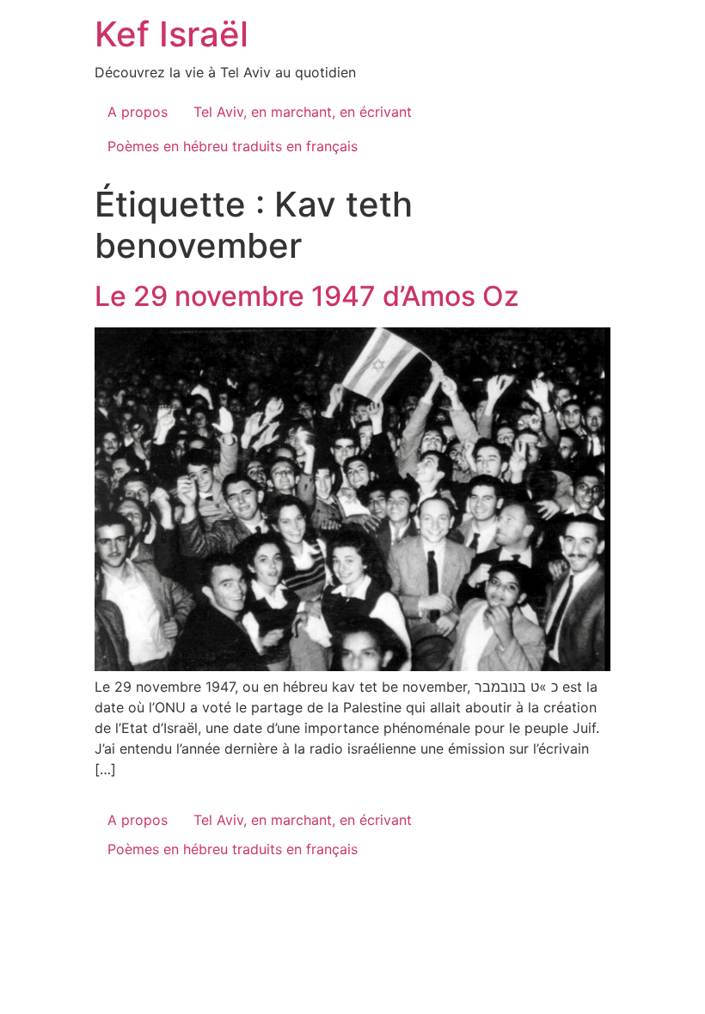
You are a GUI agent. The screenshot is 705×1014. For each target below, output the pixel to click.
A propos (137, 111)
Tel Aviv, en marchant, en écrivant (302, 111)
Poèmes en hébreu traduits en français (232, 146)
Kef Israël (171, 34)
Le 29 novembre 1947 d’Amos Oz (307, 296)
